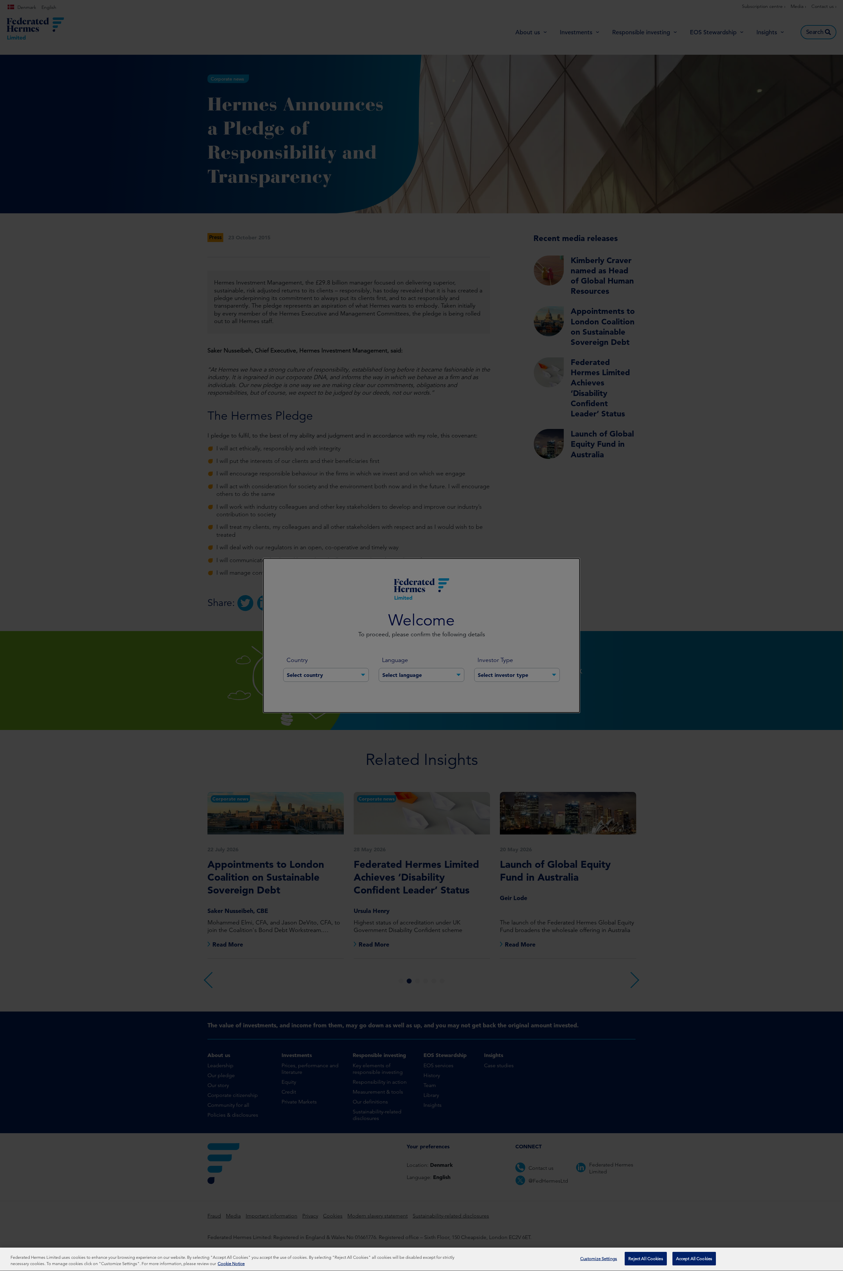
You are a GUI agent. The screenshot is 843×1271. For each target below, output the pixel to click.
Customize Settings (598, 1258)
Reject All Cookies (645, 1258)
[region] (421, 1259)
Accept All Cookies (694, 1258)
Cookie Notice (231, 1263)
